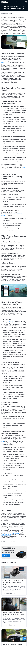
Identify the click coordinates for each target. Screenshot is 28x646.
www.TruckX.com (14, 533)
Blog (2, 13)
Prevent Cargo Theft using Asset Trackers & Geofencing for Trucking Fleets (13, 614)
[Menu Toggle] (26, 2)
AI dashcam (10, 321)
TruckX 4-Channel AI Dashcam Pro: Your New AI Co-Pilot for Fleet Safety (13, 582)
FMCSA (23, 167)
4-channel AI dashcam (18, 366)
